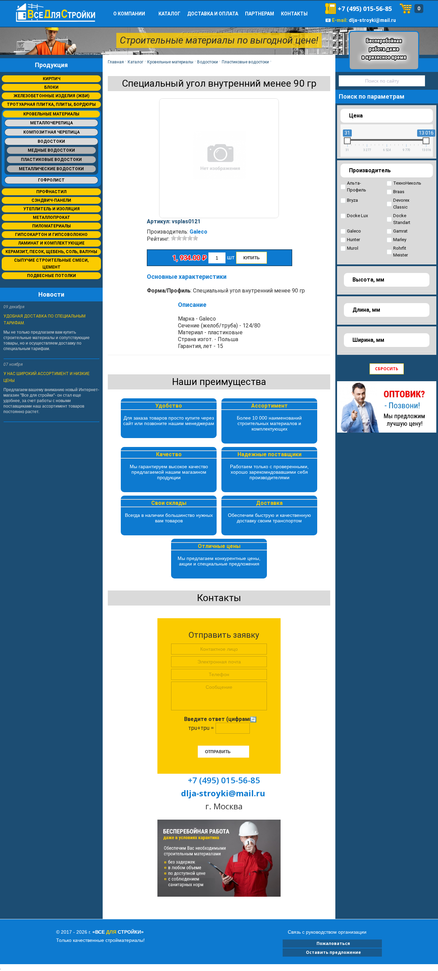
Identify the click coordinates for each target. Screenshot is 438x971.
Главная (116, 62)
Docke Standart (401, 219)
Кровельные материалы (51, 114)
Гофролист (51, 180)
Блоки (51, 87)
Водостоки (51, 141)
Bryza (352, 200)
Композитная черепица (51, 132)
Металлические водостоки (51, 168)
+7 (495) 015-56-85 (365, 8)
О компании (129, 13)
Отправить (218, 751)
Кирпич (51, 78)
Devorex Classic (401, 204)
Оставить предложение (332, 952)
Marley (399, 239)
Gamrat (400, 231)
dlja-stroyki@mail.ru (372, 20)
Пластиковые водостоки (51, 159)
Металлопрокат (51, 217)
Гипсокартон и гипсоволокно (51, 234)
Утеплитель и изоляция (51, 209)
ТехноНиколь (407, 183)
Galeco (198, 231)
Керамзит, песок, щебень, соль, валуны (51, 251)
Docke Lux (357, 215)
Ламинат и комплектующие (51, 243)
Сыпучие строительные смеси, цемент (51, 264)
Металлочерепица (51, 123)
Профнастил (51, 191)
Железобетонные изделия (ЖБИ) (51, 96)
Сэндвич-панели (51, 200)
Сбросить (386, 369)
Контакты (294, 13)
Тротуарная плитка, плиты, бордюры (51, 104)
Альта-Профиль (356, 186)
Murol (352, 248)
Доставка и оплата (212, 13)
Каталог (169, 13)
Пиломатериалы (51, 226)
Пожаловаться (332, 943)
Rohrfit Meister (400, 252)
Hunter (353, 239)
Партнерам (259, 13)
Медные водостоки (51, 150)
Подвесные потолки (51, 275)
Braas (398, 191)
